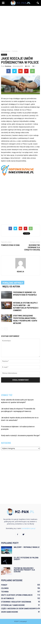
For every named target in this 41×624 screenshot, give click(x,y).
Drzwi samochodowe (9, 612)
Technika (4, 54)
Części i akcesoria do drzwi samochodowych (19, 609)
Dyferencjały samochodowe (13, 605)
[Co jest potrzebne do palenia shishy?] (6, 560)
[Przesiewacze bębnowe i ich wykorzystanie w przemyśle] (6, 295)
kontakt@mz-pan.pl (28, 528)
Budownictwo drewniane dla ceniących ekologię (32, 247)
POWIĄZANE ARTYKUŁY (12, 283)
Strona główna (5, 51)
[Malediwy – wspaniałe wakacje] (6, 550)
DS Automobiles (7, 598)
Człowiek (5, 588)
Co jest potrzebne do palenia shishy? (26, 558)
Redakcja (8, 66)
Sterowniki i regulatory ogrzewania (16, 602)
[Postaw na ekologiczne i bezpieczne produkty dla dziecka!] (6, 571)
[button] (38, 3)
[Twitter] (23, 534)
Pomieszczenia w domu (10, 245)
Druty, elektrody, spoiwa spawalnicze (16, 595)
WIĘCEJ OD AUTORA (11, 286)
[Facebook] (17, 534)
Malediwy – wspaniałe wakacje (26, 547)
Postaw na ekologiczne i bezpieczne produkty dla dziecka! (24, 570)
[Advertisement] (20, 27)
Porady (4, 585)
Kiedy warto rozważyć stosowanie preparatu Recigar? (20, 435)
